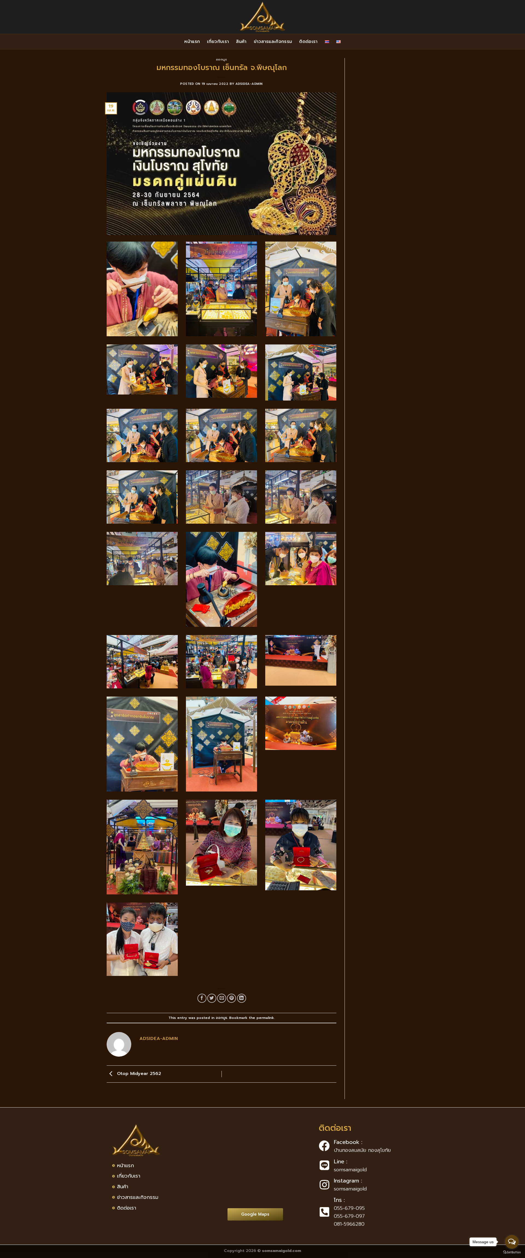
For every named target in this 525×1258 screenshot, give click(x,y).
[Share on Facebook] (201, 998)
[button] (255, 1214)
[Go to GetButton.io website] (512, 1252)
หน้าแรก (192, 41)
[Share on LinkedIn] (241, 998)
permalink (265, 1017)
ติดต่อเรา (308, 41)
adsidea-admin (249, 84)
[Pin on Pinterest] (231, 998)
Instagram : (348, 1180)
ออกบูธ (221, 59)
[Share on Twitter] (211, 998)
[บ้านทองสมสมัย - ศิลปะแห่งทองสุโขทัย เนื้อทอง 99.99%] (262, 16)
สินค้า (241, 41)
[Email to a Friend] (221, 998)
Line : (340, 1161)
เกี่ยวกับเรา (218, 41)
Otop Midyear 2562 (138, 1074)
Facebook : (348, 1142)
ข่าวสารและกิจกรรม (273, 41)
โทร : (339, 1200)
